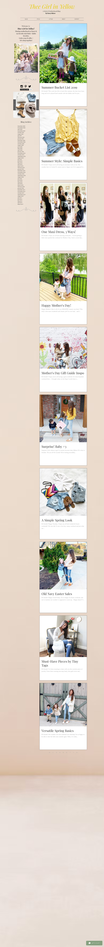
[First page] (49, 752)
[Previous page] (53, 752)
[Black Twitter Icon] (29, 86)
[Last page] (76, 752)
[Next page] (73, 752)
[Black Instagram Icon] (21, 86)
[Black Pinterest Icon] (25, 86)
